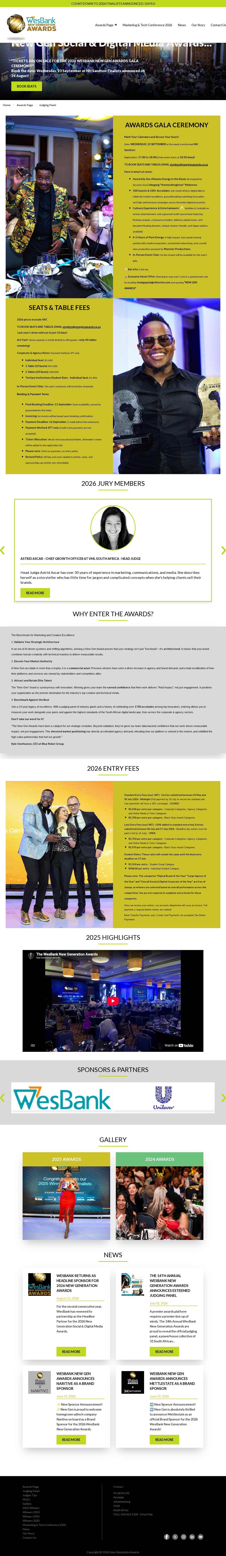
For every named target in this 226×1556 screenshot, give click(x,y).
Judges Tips (30, 1495)
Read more (35, 593)
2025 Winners (31, 1508)
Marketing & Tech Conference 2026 (44, 1524)
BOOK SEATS (26, 86)
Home (6, 105)
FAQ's (26, 1499)
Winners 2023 (31, 1512)
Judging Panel (31, 1491)
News (26, 1529)
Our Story (28, 1533)
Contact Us (29, 1537)
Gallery (27, 1503)
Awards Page (25, 105)
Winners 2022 (31, 1520)
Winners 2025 (31, 1516)
